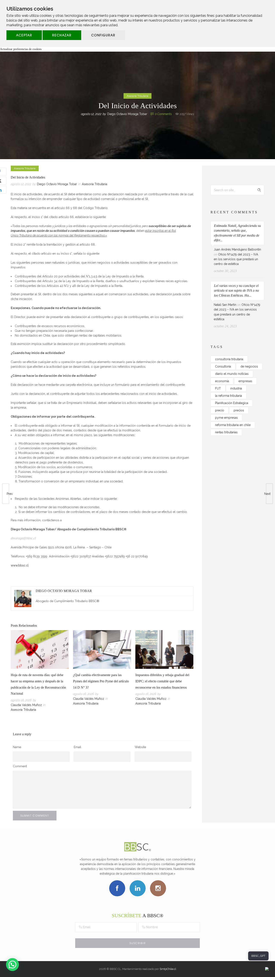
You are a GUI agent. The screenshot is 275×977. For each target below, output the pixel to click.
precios (239, 410)
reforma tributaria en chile (233, 425)
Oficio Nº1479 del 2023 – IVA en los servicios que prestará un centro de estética (236, 259)
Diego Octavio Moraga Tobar (127, 114)
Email (77, 747)
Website (140, 747)
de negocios (249, 366)
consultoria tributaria (229, 359)
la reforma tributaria (228, 395)
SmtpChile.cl (168, 969)
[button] (12, 964)
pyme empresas (226, 417)
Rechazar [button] (62, 35)
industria (236, 388)
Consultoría (223, 366)
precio (219, 410)
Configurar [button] (103, 35)
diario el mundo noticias (232, 373)
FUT (218, 388)
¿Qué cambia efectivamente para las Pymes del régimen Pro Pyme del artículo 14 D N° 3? (101, 681)
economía (222, 381)
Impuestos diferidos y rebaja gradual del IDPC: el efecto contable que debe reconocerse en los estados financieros (162, 681)
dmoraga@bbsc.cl (23, 538)
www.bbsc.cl (20, 565)
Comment (20, 766)
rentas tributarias (226, 432)
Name (17, 747)
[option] (40, 671)
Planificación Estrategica (231, 403)
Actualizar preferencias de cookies (20, 49)
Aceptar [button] (24, 35)
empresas (245, 381)
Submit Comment (34, 815)
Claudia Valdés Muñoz (26, 705)
